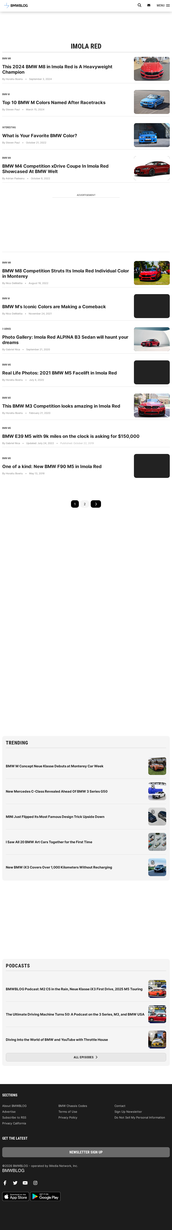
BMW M (6, 94)
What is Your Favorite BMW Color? (39, 135)
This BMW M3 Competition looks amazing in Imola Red (61, 406)
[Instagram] (36, 1184)
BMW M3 (6, 397)
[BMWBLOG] (86, 1171)
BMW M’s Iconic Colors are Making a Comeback (54, 306)
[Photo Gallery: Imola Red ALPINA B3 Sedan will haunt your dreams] (152, 339)
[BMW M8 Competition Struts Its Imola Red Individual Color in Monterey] (152, 273)
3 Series (6, 328)
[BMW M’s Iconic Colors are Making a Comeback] (152, 306)
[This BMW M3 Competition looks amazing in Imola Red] (152, 405)
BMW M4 (6, 157)
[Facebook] (6, 1184)
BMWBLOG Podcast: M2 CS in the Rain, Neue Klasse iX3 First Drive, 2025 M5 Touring (74, 989)
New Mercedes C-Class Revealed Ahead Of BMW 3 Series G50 (57, 791)
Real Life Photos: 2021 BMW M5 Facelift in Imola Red (59, 373)
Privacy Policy (67, 1117)
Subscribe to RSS (14, 1117)
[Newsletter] (149, 5)
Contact (119, 1106)
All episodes (84, 1057)
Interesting (9, 127)
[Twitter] (16, 1184)
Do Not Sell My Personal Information (139, 1117)
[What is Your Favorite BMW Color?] (152, 135)
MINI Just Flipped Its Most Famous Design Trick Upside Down (55, 817)
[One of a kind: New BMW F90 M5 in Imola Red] (152, 466)
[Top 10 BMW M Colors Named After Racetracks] (152, 102)
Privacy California (14, 1123)
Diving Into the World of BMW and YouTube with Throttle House (57, 1039)
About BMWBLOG (14, 1106)
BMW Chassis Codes (72, 1106)
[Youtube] (26, 1184)
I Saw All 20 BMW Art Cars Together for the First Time (49, 842)
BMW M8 (6, 58)
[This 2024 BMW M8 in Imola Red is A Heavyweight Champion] (152, 69)
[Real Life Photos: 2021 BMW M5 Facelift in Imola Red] (152, 372)
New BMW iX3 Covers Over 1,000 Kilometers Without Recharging (59, 867)
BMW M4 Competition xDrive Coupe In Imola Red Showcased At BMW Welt (55, 168)
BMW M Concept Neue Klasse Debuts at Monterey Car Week (54, 766)
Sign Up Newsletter (128, 1111)
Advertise (9, 1111)
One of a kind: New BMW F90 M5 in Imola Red (52, 466)
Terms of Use (67, 1111)
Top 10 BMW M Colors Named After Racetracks (53, 102)
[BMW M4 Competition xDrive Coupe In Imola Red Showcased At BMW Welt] (152, 168)
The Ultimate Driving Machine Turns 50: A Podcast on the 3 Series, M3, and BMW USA (75, 1014)
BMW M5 (6, 364)
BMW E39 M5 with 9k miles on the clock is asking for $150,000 (71, 436)
